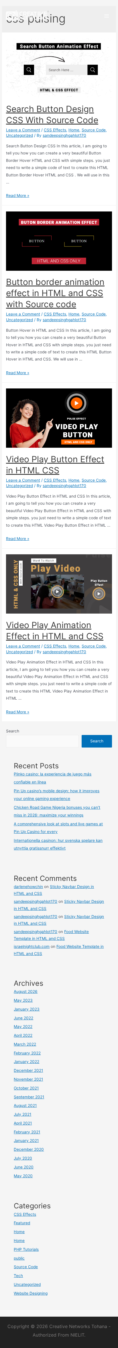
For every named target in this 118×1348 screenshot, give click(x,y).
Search (12, 731)
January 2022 (26, 1061)
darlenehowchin (28, 886)
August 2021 (25, 1105)
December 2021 (28, 1070)
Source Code (94, 130)
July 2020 (23, 1158)
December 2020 (29, 1149)
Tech (18, 1275)
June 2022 (23, 1018)
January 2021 (26, 1140)
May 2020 (23, 1176)
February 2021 (27, 1132)
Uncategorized (19, 135)
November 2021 (28, 1079)
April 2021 (23, 1123)
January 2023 (27, 1009)
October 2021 (26, 1088)
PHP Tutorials (26, 1249)
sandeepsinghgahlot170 (35, 901)
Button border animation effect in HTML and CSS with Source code (55, 293)
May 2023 (23, 1000)
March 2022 (25, 1044)
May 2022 (23, 1026)
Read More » (17, 195)
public (19, 1258)
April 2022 (23, 1035)
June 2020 (24, 1167)
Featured (22, 1223)
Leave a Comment (23, 130)
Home (73, 130)
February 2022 (27, 1053)
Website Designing (31, 1293)
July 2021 (22, 1114)
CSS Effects (55, 130)
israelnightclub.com (32, 946)
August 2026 (26, 991)
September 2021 (29, 1097)
